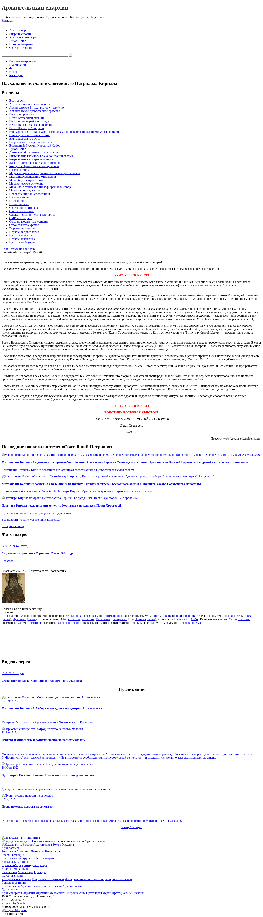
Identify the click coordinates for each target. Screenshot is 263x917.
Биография (9, 851)
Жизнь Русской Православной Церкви (34, 162)
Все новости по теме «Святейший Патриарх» (31, 519)
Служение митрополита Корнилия (32, 214)
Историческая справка (16, 879)
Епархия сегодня (20, 34)
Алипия (140, 619)
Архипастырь (18, 30)
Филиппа (88, 619)
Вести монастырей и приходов (29, 121)
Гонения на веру (122, 879)
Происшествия (19, 204)
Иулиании (19, 619)
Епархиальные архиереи (48, 879)
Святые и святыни (21, 47)
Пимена (111, 615)
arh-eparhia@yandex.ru (16, 903)
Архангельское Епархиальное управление (36, 107)
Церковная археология (24, 232)
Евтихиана (103, 619)
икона (122, 615)
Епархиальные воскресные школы (31, 159)
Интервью (37, 851)
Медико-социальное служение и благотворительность (44, 173)
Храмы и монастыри (22, 37)
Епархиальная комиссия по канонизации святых (41, 155)
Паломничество (19, 197)
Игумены (29, 893)
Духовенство (17, 40)
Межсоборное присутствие (27, 180)
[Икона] (13, 602)
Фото (12, 68)
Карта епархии (46, 858)
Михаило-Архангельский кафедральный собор (40, 187)
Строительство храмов (24, 225)
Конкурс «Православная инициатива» (34, 166)
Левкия (166, 615)
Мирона (76, 615)
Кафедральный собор (15, 861)
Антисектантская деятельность (29, 104)
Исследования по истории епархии (88, 879)
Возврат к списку (13, 526)
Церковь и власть (20, 235)
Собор (195, 619)
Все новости (17, 100)
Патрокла (228, 615)
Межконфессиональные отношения (32, 176)
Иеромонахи (58, 893)
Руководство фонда (34, 865)
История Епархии (21, 44)
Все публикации (131, 827)
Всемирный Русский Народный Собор (34, 145)
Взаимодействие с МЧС (25, 138)
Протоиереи (94, 893)
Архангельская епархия (35, 7)
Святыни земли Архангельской (62, 886)
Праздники (16, 200)
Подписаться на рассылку (18, 248)
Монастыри (25, 872)
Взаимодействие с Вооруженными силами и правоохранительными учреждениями (64, 131)
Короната (189, 615)
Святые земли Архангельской (21, 886)
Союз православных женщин (28, 221)
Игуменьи (42, 893)
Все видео (8, 680)
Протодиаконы (122, 893)
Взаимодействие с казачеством (29, 135)
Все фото (7, 560)
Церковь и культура (22, 238)
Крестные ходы (19, 169)
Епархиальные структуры (18, 858)
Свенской (64, 622)
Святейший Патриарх (23, 207)
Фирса (156, 615)
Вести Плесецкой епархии (26, 128)
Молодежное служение (24, 190)
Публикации (17, 64)
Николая (244, 619)
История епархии (13, 875)
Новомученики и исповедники (29, 193)
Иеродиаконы (76, 893)
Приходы (40, 872)
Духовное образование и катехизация (34, 152)
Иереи (107, 893)
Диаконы (138, 893)
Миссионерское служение (26, 183)
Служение (23, 851)
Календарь (16, 75)
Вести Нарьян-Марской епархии (30, 124)
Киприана (120, 619)
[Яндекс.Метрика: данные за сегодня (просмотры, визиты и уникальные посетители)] (14, 910)
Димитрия (34, 622)
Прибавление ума (189, 622)
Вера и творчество (21, 114)
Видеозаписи (53, 851)
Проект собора (11, 865)
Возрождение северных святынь (30, 142)
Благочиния (9, 872)
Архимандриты (12, 893)
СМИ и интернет (20, 218)
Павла (248, 615)
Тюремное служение (22, 228)
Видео (13, 71)
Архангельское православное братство (34, 111)
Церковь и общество (22, 242)
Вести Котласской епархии (27, 117)
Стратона (74, 619)
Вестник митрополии (23, 61)
